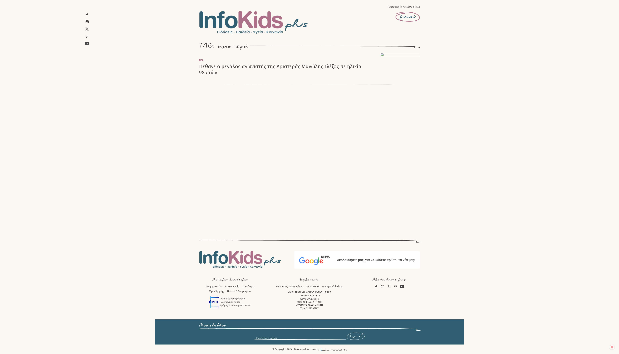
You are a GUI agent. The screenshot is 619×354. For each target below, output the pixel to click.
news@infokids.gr (332, 286)
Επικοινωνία (232, 286)
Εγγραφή (355, 336)
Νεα (201, 60)
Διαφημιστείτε (214, 286)
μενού (407, 16)
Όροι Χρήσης (216, 291)
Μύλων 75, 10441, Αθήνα (289, 286)
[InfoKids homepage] (253, 22)
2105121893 (312, 286)
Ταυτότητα (248, 286)
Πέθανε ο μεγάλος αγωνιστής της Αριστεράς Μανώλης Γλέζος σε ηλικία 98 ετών (280, 69)
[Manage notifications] (611, 346)
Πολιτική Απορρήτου (239, 291)
